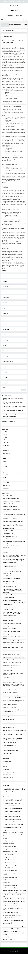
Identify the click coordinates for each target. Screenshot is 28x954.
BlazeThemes (15, 951)
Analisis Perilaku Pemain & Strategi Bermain (12, 501)
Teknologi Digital (6, 882)
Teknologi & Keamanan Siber (9, 859)
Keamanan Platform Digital (8, 651)
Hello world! (18, 424)
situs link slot (6, 313)
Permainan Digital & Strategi (9, 724)
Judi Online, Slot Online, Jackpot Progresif (12, 600)
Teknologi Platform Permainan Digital (11, 905)
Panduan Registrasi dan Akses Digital (11, 695)
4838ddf (5, 45)
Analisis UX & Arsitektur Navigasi (10, 506)
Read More (4, 270)
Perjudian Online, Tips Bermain (9, 714)
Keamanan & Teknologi (8, 620)
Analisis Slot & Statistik (8, 503)
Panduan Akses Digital (7, 670)
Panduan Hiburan (6, 677)
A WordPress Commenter (8, 424)
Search (3, 387)
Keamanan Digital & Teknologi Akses (11, 634)
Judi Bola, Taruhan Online (8, 597)
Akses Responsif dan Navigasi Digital (11, 498)
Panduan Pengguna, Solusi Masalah (10, 692)
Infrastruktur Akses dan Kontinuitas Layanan (12, 583)
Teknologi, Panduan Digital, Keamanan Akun (12, 917)
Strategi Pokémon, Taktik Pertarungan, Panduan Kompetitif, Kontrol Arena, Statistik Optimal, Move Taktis (13, 834)
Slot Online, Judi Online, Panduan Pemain (11, 803)
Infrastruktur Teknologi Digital (9, 586)
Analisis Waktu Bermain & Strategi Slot (11, 509)
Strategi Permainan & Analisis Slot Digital (12, 827)
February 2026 (6, 445)
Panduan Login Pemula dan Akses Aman (11, 689)
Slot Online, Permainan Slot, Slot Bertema (12, 822)
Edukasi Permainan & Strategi (9, 530)
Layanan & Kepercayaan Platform (10, 659)
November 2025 (6, 453)
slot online (5, 793)
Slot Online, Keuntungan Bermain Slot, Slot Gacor (13, 814)
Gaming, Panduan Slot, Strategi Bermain (11, 578)
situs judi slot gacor (7, 761)
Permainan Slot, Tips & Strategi (9, 742)
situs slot (5, 292)
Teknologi (5, 838)
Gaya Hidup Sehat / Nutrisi (8, 581)
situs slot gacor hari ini (8, 361)
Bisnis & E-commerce (7, 511)
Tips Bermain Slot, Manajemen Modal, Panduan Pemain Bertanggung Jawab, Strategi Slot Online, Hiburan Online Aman (13, 922)
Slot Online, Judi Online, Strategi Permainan (12, 805)
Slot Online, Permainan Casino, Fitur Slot (11, 816)
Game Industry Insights (8, 549)
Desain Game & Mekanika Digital (10, 518)
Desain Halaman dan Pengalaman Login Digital (13, 521)
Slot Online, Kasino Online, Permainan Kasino (12, 808)
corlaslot (18, 61)
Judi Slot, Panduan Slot (8, 609)
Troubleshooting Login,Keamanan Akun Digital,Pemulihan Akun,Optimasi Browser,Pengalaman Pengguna (14, 933)
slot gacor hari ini (6, 329)
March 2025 (5, 474)
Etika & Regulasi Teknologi (8, 533)
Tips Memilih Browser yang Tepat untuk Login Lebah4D (13, 1)
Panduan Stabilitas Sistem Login (10, 704)
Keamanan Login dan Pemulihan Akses (11, 645)
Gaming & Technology (7, 575)
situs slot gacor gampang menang (10, 772)
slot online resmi (6, 796)
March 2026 (5, 442)
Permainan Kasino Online (8, 727)
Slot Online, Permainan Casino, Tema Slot (12, 819)
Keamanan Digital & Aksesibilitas (10, 628)
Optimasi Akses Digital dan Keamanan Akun (12, 662)
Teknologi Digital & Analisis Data (10, 885)
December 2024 (6, 482)
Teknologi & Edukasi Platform (9, 846)
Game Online (5, 552)
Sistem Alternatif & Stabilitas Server (10, 750)
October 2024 (5, 488)
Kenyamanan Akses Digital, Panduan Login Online (13, 657)
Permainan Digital (6, 722)
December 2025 (6, 450)
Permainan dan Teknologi (8, 719)
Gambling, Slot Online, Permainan (10, 536)
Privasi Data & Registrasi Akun (9, 745)
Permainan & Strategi (7, 716)
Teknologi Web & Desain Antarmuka (10, 912)
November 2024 (6, 485)
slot (3, 318)
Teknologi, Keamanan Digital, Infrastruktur (12, 915)
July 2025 (5, 464)
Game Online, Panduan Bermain (9, 569)
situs (4, 308)
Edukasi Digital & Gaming (8, 528)
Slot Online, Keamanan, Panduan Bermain (11, 811)
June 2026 (5, 434)
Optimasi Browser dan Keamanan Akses (11, 665)
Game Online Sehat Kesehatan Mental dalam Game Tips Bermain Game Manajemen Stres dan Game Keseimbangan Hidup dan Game (14, 561)
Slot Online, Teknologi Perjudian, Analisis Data (13, 824)
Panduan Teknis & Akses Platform (10, 707)
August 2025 (5, 461)
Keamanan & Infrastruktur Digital (10, 618)
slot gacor (5, 324)
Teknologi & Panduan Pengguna (9, 862)
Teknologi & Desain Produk (8, 843)
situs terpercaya (6, 350)
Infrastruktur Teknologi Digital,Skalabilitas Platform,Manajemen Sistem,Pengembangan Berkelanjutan (12, 591)
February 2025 (6, 477)
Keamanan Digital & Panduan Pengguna (11, 631)
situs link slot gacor (7, 286)
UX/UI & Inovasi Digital (8, 939)
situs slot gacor (6, 297)
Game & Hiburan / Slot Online (9, 538)
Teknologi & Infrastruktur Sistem (10, 851)
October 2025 (5, 456)
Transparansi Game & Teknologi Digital (11, 928)
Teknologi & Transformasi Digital (10, 870)
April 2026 (5, 439)
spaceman (5, 377)
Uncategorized (6, 937)
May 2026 (5, 437)
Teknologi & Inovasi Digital (8, 854)
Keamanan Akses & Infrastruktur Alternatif (12, 623)
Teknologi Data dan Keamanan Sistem (11, 880)
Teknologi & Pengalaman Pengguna (10, 865)
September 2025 (6, 458)
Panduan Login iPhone (7, 680)
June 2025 (5, 466)
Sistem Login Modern (7, 753)
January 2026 (5, 448)
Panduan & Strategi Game (8, 667)
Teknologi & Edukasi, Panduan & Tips (11, 849)
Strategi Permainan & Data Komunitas (11, 830)
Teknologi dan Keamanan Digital (10, 877)
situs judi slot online (7, 764)
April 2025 (5, 472)
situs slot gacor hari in (7, 774)
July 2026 (5, 431)
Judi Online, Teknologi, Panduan (9, 607)
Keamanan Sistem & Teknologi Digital (11, 654)
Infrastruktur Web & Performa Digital (10, 594)
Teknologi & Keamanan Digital (9, 857)
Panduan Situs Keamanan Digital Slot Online (12, 697)
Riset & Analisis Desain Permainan (10, 748)
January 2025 (5, 480)
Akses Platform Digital (8, 495)
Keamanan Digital (6, 626)
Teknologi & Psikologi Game (9, 867)
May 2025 (5, 469)
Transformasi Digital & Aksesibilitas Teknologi (13, 926)
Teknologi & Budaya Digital (8, 841)
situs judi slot (6, 758)
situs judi (5, 756)
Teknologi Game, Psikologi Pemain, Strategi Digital (14, 898)
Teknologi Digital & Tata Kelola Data (10, 888)
